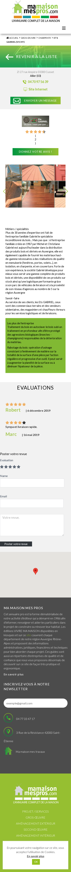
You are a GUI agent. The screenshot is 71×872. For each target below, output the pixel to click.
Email (3, 496)
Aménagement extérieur (35, 823)
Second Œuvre (36, 829)
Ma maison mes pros (23, 608)
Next (65, 191)
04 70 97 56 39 (37, 82)
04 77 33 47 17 (25, 718)
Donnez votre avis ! (35, 151)
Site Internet (38, 89)
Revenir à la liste (36, 56)
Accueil (13, 37)
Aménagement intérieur (35, 835)
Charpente (44, 37)
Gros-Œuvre (28, 37)
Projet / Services (35, 811)
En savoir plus (14, 674)
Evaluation (6, 460)
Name (4, 475)
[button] (35, 571)
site (28, 635)
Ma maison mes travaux (30, 751)
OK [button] (36, 861)
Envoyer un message (40, 100)
